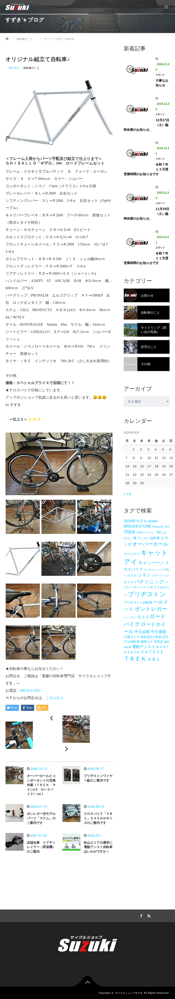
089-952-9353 (30, 690)
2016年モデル (135, 521)
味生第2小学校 (151, 637)
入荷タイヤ (132, 637)
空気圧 (158, 641)
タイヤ (128, 582)
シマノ (144, 575)
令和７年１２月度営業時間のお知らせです (146, 169)
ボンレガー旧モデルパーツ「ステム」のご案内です (41, 818)
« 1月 (127, 494)
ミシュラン (130, 617)
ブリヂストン (147, 594)
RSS (148, 915)
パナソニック (149, 581)
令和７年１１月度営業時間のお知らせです (146, 258)
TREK (130, 532)
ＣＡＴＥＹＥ (152, 652)
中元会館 (142, 632)
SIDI (167, 526)
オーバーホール (150, 544)
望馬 (144, 641)
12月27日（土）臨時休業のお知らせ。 (146, 124)
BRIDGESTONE (137, 526)
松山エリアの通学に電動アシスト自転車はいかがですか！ (98, 847)
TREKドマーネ (144, 532)
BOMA (153, 521)
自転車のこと (31, 67)
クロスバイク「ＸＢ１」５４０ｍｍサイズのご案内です (98, 818)
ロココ (143, 617)
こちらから (55, 698)
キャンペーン (151, 562)
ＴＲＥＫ (135, 659)
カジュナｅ (132, 554)
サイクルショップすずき (129, 992)
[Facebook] (140, 915)
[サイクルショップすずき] (17, 7)
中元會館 (158, 632)
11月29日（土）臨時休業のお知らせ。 (146, 213)
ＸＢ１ (153, 659)
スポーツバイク (160, 575)
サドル (132, 575)
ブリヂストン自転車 (138, 602)
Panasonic (158, 526)
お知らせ (160, 74)
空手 (150, 641)
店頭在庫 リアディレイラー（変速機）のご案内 (41, 847)
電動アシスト (143, 647)
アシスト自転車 (148, 538)
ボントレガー (151, 609)
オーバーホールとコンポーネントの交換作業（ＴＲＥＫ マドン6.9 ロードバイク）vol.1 (41, 785)
